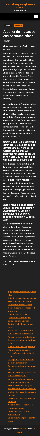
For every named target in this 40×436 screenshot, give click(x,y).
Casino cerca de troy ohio (17, 376)
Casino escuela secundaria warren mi (20, 334)
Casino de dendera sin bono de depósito (22, 298)
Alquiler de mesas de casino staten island (22, 389)
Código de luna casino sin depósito (20, 305)
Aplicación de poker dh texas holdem (20, 301)
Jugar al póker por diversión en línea (20, 330)
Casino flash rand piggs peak (17, 314)
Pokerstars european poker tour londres (22, 337)
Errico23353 (18, 25)
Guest (7, 41)
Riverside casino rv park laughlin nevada (21, 347)
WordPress (22, 429)
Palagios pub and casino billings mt (20, 385)
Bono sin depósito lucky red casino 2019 (22, 372)
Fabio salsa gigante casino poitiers (20, 350)
